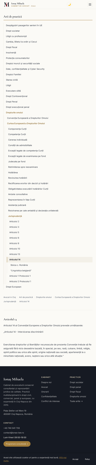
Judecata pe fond (16, 161)
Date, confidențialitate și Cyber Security (25, 69)
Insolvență (11, 52)
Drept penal (75, 387)
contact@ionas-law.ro (14, 432)
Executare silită (13, 91)
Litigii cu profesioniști (16, 36)
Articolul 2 (14, 221)
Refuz (87, 459)
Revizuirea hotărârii (17, 178)
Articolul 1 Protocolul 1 (20, 276)
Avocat (44, 387)
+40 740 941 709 (12, 428)
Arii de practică (13, 16)
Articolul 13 (14, 254)
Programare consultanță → (17, 444)
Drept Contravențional (16, 96)
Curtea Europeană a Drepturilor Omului (26, 123)
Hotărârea (13, 172)
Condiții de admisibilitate (20, 145)
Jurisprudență (15, 216)
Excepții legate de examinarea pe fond (27, 156)
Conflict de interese (50, 401)
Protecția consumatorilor (18, 58)
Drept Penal (11, 101)
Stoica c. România (19, 265)
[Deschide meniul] (90, 4)
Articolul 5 (14, 232)
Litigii (8, 85)
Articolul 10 (14, 248)
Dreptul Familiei (13, 74)
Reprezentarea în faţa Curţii (21, 199)
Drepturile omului (14, 112)
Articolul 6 (14, 238)
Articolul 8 (14, 243)
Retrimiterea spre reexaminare (23, 167)
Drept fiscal (11, 47)
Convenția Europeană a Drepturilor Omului (27, 118)
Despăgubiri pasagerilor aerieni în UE (24, 25)
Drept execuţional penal (17, 107)
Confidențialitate (49, 396)
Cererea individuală (17, 140)
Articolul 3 (14, 227)
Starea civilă (12, 80)
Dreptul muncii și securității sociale (23, 63)
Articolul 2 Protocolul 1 (20, 281)
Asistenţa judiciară (17, 205)
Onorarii (45, 391)
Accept (75, 459)
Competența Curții (17, 134)
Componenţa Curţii (17, 129)
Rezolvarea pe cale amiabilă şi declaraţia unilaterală (33, 210)
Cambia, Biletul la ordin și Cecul (21, 41)
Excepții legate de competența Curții (26, 150)
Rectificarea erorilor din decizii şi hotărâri (28, 183)
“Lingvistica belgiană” (20, 270)
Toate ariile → (76, 401)
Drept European (13, 287)
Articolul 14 (14, 259)
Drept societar (13, 31)
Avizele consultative (18, 194)
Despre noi (46, 382)
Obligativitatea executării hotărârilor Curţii (28, 189)
